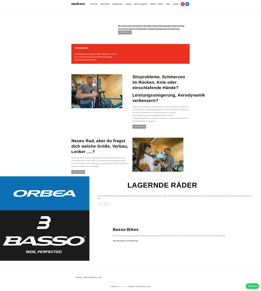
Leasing (128, 4)
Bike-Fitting (105, 4)
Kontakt (176, 4)
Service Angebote (140, 4)
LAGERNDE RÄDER (162, 185)
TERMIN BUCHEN (124, 32)
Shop (168, 4)
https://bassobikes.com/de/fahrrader (125, 241)
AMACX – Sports (156, 4)
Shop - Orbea (104, 204)
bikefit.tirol (114, 286)
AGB (99, 277)
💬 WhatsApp (252, 286)
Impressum (78, 277)
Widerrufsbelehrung (90, 277)
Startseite (94, 4)
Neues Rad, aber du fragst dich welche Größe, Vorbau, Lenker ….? (99, 146)
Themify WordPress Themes (143, 286)
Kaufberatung (117, 4)
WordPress (131, 286)
